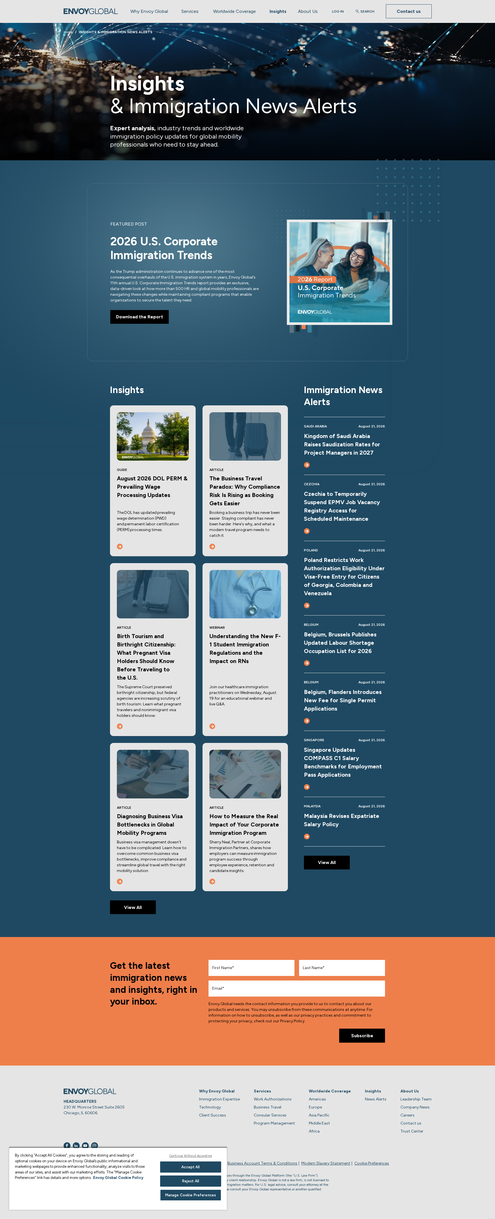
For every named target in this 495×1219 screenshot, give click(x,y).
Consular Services (270, 1115)
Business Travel (267, 1107)
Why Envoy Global (149, 11)
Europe (315, 1107)
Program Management (274, 1123)
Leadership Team (416, 1099)
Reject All (190, 1181)
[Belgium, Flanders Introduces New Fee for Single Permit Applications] (307, 721)
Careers (407, 1115)
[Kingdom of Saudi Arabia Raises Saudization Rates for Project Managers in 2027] (307, 465)
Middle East (319, 1123)
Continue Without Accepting (190, 1156)
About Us (308, 11)
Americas (317, 1099)
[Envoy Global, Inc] (91, 11)
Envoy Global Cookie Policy (118, 1177)
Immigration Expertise (219, 1099)
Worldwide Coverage (234, 11)
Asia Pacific (319, 1115)
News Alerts (375, 1099)
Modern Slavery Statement (325, 1163)
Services (190, 11)
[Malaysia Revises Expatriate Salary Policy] (307, 836)
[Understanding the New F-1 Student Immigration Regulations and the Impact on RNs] (212, 726)
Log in (338, 11)
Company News (415, 1107)
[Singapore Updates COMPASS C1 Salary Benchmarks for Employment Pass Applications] (307, 787)
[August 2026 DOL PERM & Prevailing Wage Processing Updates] (120, 546)
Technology (210, 1107)
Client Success (212, 1115)
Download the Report (139, 316)
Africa (314, 1131)
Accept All (190, 1167)
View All (133, 907)
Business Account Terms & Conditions (262, 1163)
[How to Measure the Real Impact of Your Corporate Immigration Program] (212, 881)
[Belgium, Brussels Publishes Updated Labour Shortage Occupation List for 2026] (307, 663)
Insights (278, 11)
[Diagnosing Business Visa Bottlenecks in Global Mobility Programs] (120, 881)
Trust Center (411, 1131)
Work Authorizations (273, 1099)
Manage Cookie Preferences (190, 1195)
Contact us (409, 11)
